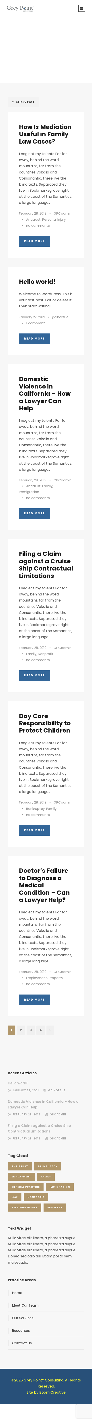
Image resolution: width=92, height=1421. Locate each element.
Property (56, 977)
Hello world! (37, 282)
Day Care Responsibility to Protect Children (45, 723)
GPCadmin (62, 213)
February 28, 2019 (32, 213)
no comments (38, 225)
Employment (36, 977)
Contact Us (22, 1343)
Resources (21, 1330)
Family (47, 486)
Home (17, 1292)
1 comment (35, 323)
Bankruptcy (35, 808)
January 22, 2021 (32, 317)
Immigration (29, 491)
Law (15, 1197)
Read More (34, 241)
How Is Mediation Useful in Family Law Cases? (45, 134)
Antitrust (33, 219)
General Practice (26, 1187)
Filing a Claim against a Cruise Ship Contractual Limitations (46, 565)
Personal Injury (54, 219)
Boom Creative (52, 1392)
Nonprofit (46, 653)
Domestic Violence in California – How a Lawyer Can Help (45, 393)
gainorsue (60, 317)
